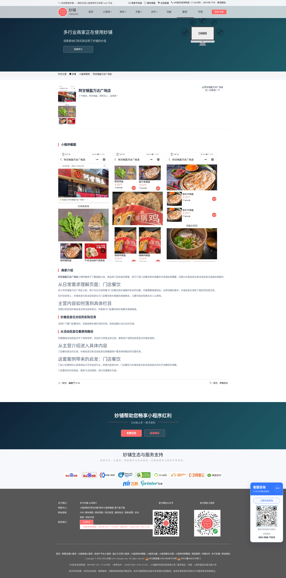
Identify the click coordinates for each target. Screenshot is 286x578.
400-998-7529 (266, 537)
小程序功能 (152, 554)
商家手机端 (136, 3)
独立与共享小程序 (121, 554)
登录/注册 (219, 12)
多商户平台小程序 (102, 554)
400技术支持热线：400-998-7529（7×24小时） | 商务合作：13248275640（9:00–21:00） (117, 527)
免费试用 (131, 433)
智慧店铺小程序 (69, 554)
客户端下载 (119, 508)
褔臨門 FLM (74, 383)
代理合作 (206, 554)
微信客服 (150, 3)
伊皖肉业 (224, 383)
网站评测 (90, 517)
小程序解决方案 (166, 554)
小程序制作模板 (138, 554)
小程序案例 (84, 74)
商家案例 (196, 554)
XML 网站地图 (86, 512)
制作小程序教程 (106, 508)
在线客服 (164, 3)
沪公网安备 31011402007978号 (163, 558)
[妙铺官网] (62, 12)
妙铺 (72, 10)
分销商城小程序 (85, 554)
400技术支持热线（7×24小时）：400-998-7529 (194, 2)
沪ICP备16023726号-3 (190, 558)
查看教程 (154, 433)
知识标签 (109, 512)
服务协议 (119, 512)
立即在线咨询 (266, 500)
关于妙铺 (84, 503)
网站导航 (99, 512)
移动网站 (221, 2)
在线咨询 (86, 522)
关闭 (277, 488)
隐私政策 (129, 512)
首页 (58, 554)
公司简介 (93, 503)
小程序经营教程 (182, 554)
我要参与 (78, 49)
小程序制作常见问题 (89, 508)
